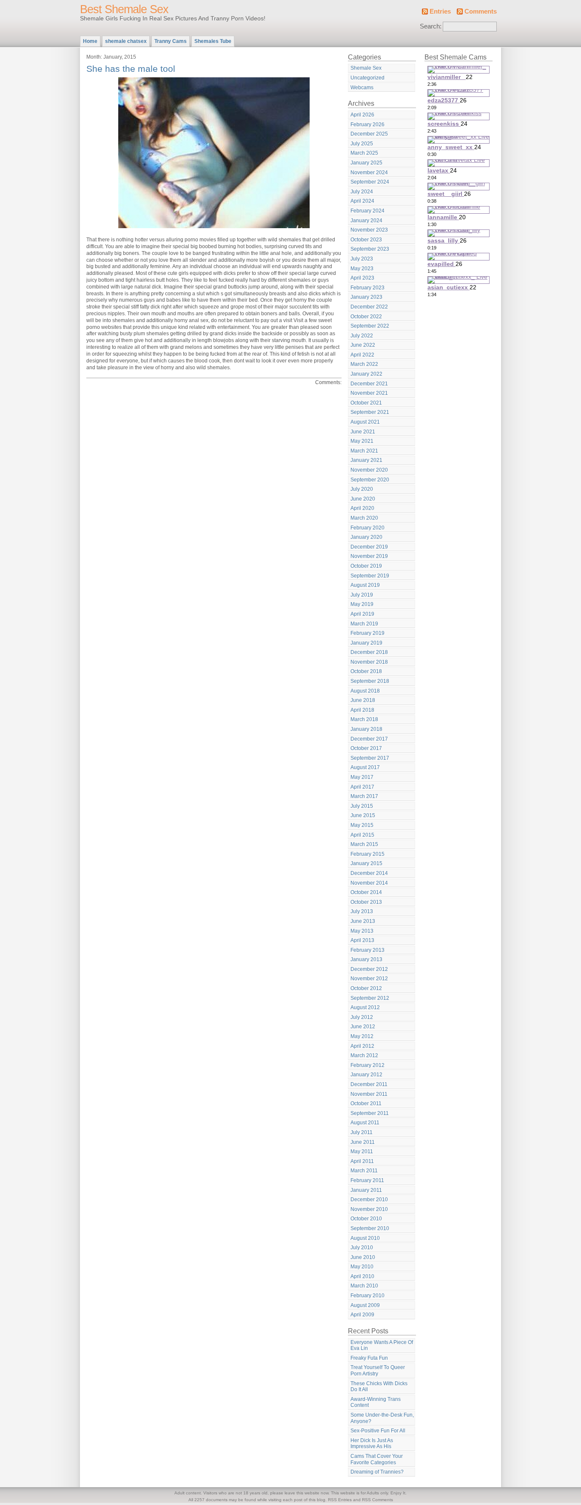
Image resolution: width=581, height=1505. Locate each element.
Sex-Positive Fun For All (377, 1431)
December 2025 (369, 134)
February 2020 (367, 528)
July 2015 (361, 806)
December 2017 (369, 739)
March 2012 (364, 1055)
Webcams (361, 88)
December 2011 (368, 1084)
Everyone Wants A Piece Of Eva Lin (381, 1345)
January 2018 (366, 729)
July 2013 (361, 911)
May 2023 (361, 269)
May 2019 (361, 604)
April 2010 (362, 1276)
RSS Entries (340, 1499)
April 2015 (362, 835)
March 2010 (364, 1286)
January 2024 (366, 220)
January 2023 (366, 297)
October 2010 (366, 1219)
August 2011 (364, 1123)
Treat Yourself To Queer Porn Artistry (377, 1370)
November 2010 (369, 1209)
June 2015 (362, 815)
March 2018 (364, 719)
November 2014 (369, 883)
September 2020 (369, 480)
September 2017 (369, 758)
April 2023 (362, 278)
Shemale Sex (366, 68)
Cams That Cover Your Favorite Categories (376, 1459)
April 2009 (362, 1315)
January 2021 (366, 460)
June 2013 (362, 921)
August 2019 (365, 585)
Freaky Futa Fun (369, 1358)
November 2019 (369, 556)
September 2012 (369, 998)
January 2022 (366, 374)
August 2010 (365, 1238)
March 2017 (364, 796)
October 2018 (366, 671)
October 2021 (366, 403)
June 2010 (362, 1257)
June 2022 (362, 345)
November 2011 (368, 1094)
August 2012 (365, 1007)
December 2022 (369, 307)
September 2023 (369, 249)
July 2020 (361, 489)
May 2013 (361, 931)
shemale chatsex (126, 41)
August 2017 (365, 767)
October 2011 (366, 1103)
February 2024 (367, 211)
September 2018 (369, 681)
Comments (480, 11)
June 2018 (362, 700)
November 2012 (369, 979)
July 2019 (361, 595)
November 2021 (369, 393)
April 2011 (362, 1161)
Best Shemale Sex (124, 9)
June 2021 (362, 432)
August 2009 (365, 1305)
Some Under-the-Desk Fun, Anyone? (382, 1418)
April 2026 (362, 115)
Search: (430, 26)
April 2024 (362, 201)
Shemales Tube (212, 41)
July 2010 (361, 1247)
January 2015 (366, 863)
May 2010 (361, 1267)
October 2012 (366, 988)
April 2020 (362, 508)
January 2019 (366, 643)
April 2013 (362, 940)
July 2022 (361, 336)
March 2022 (364, 364)
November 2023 (369, 230)
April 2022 (362, 355)
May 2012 (361, 1036)
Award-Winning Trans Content (375, 1402)
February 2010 (367, 1295)
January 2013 (366, 959)
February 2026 (367, 124)
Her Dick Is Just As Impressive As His (371, 1443)
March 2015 (364, 844)
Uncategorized (367, 78)
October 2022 (366, 317)
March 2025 (364, 153)
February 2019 (367, 633)
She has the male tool (130, 69)
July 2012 (361, 1017)
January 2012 (366, 1075)
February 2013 (367, 950)
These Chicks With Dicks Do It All (378, 1387)
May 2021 (361, 441)
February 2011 (367, 1180)
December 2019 (369, 547)
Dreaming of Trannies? (377, 1472)
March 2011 (364, 1171)
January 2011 (366, 1190)
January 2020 (366, 537)
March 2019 (364, 624)
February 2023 (367, 288)
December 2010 (369, 1199)
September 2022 (369, 326)
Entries (440, 11)
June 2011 (362, 1142)
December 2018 (369, 652)
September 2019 (369, 576)
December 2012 (369, 969)
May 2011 (361, 1151)
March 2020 (364, 518)
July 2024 (361, 192)
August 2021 (365, 422)
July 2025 (361, 144)
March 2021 (364, 451)
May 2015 (361, 825)
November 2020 (369, 470)
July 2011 (361, 1132)
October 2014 (366, 892)
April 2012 (362, 1046)
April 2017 (362, 787)
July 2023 (361, 259)
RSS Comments (377, 1499)
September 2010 (369, 1228)
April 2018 (362, 710)
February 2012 (367, 1065)
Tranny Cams (170, 41)
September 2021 (369, 412)
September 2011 (369, 1113)
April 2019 (362, 614)
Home (90, 41)
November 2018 (369, 662)
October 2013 (366, 902)
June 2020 (362, 499)
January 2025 (366, 163)
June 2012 (362, 1027)
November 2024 (369, 172)
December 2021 (369, 384)
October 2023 (366, 240)
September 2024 (369, 182)
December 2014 (369, 873)
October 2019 (366, 566)
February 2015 (367, 854)
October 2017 (366, 748)
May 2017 (361, 777)
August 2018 (365, 691)
